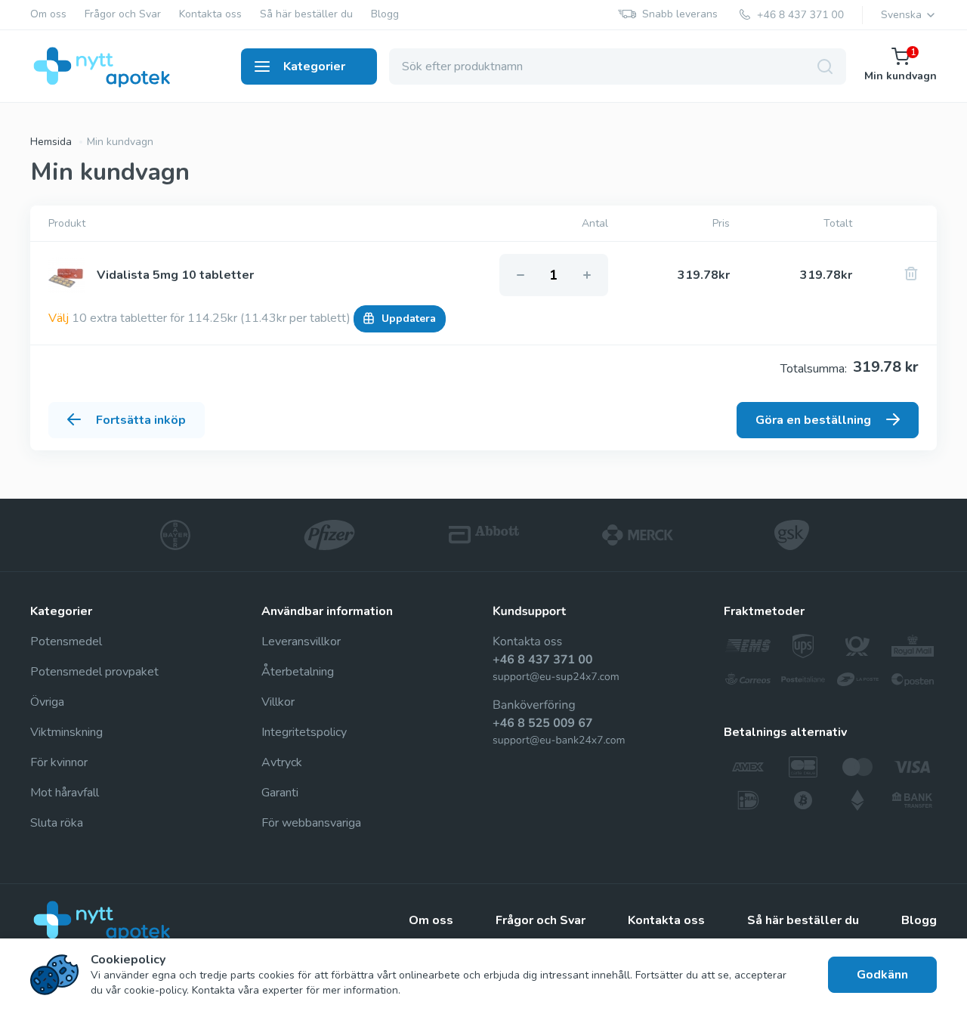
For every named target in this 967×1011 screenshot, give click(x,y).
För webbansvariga (311, 823)
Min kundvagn (900, 65)
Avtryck (281, 762)
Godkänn (882, 974)
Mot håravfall (64, 792)
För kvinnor (59, 762)
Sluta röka (56, 823)
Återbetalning (297, 671)
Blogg (385, 14)
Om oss (48, 14)
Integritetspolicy (304, 732)
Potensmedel (66, 641)
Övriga (47, 702)
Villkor (278, 702)
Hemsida (51, 141)
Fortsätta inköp (141, 420)
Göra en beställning (813, 420)
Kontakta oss (210, 14)
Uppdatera (409, 318)
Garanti (279, 792)
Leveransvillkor (301, 641)
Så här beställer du (306, 14)
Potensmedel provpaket (94, 671)
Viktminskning (66, 732)
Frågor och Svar (123, 14)
